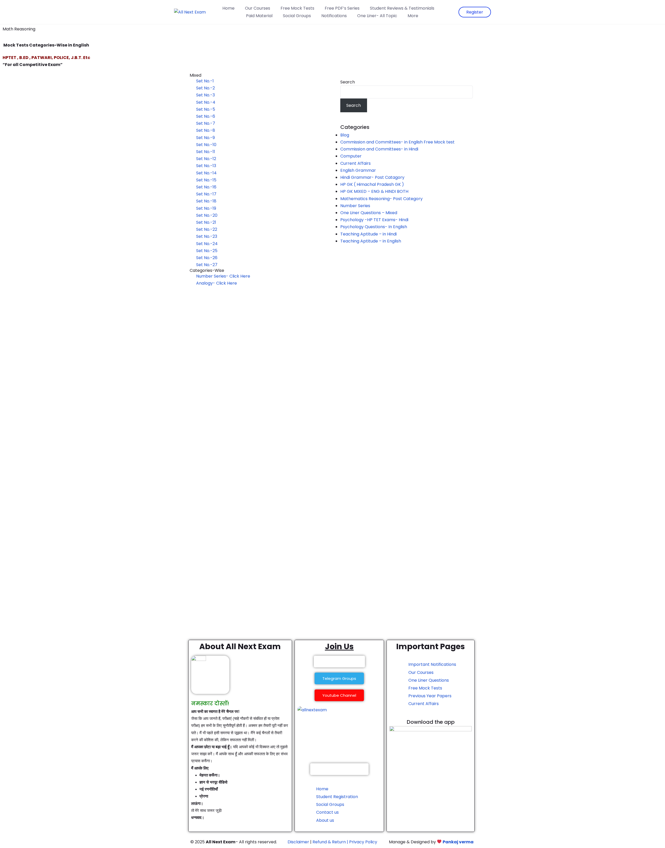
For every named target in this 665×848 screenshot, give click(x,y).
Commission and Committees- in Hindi (380, 149)
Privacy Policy (363, 842)
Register (474, 12)
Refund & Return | (330, 842)
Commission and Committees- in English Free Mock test (397, 142)
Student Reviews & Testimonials (402, 8)
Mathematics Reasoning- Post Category (381, 199)
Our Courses (257, 8)
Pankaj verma (458, 842)
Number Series (355, 206)
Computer (351, 156)
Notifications (334, 16)
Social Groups (297, 16)
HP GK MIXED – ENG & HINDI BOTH (374, 191)
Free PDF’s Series (342, 8)
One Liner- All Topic (377, 16)
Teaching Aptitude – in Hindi (368, 234)
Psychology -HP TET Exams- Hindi (374, 220)
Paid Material (259, 16)
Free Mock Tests (297, 8)
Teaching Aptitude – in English (370, 241)
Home (228, 8)
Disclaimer (298, 842)
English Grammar (358, 170)
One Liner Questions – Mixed (368, 213)
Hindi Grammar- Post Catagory (372, 177)
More (413, 16)
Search (347, 82)
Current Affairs (355, 163)
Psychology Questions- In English (373, 227)
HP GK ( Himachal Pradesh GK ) (372, 184)
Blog (344, 135)
